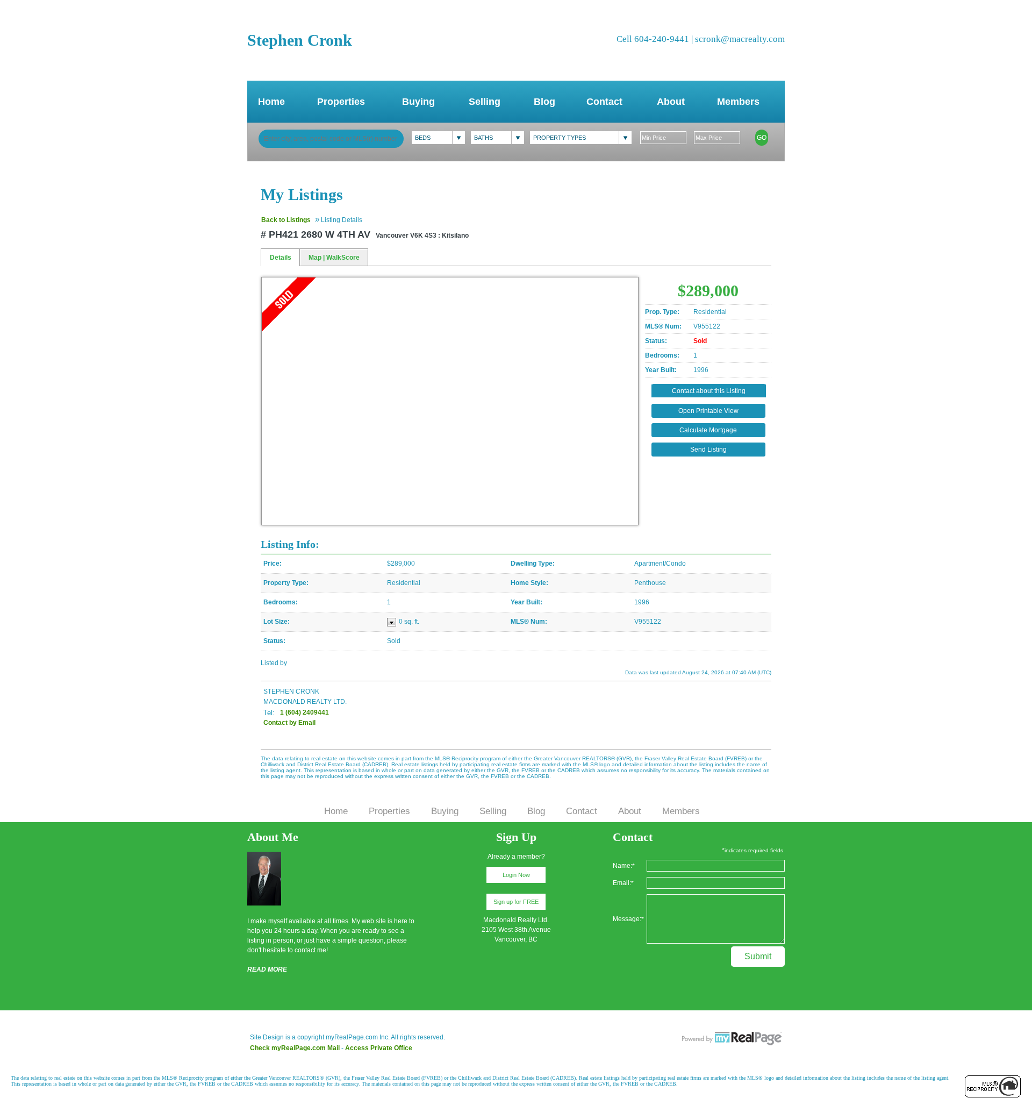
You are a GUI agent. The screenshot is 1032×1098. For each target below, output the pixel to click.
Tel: (269, 713)
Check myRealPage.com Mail (295, 1048)
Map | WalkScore (334, 257)
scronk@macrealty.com (740, 39)
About (671, 101)
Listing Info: (290, 544)
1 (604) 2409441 (304, 712)
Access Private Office (378, 1048)
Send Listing (708, 449)
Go (761, 137)
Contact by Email (289, 722)
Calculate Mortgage (708, 430)
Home (271, 101)
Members (738, 101)
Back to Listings (286, 220)
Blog (544, 101)
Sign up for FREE (516, 902)
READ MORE (267, 969)
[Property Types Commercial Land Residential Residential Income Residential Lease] (581, 137)
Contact (604, 101)
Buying (418, 101)
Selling (484, 101)
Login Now (516, 875)
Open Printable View (708, 411)
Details (280, 257)
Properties (341, 101)
